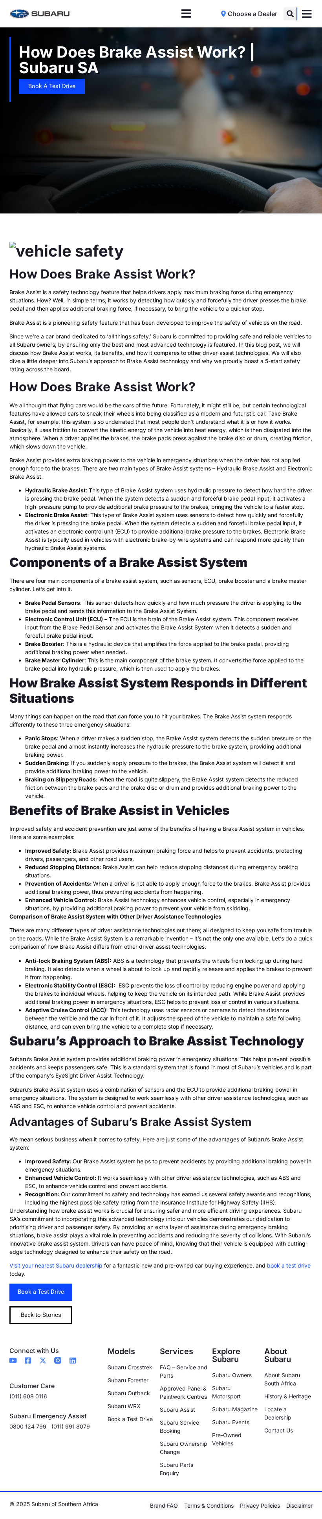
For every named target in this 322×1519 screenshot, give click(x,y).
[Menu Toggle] (186, 13)
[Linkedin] (72, 1360)
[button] (290, 13)
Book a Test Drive (41, 1291)
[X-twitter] (42, 1360)
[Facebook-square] (27, 1360)
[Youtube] (12, 1360)
